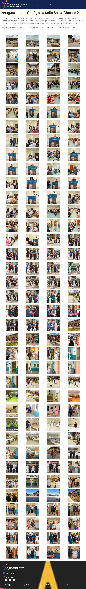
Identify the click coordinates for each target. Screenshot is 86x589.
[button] (37, 5)
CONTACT (10, 573)
